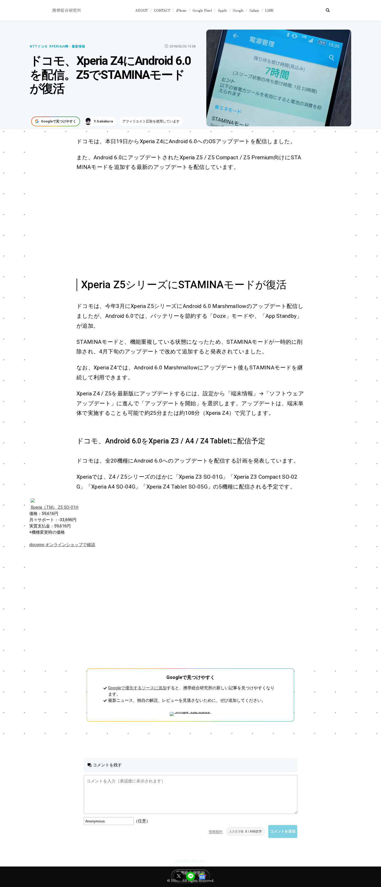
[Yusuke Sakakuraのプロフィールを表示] (100, 121)
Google (238, 10)
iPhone (181, 10)
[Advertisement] (184, 224)
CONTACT (162, 10)
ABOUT (141, 10)
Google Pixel (202, 10)
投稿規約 (215, 832)
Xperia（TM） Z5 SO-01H (54, 507)
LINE (269, 10)
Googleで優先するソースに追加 (137, 687)
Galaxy (254, 10)
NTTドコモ (39, 46)
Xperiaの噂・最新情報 (67, 46)
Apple (222, 10)
